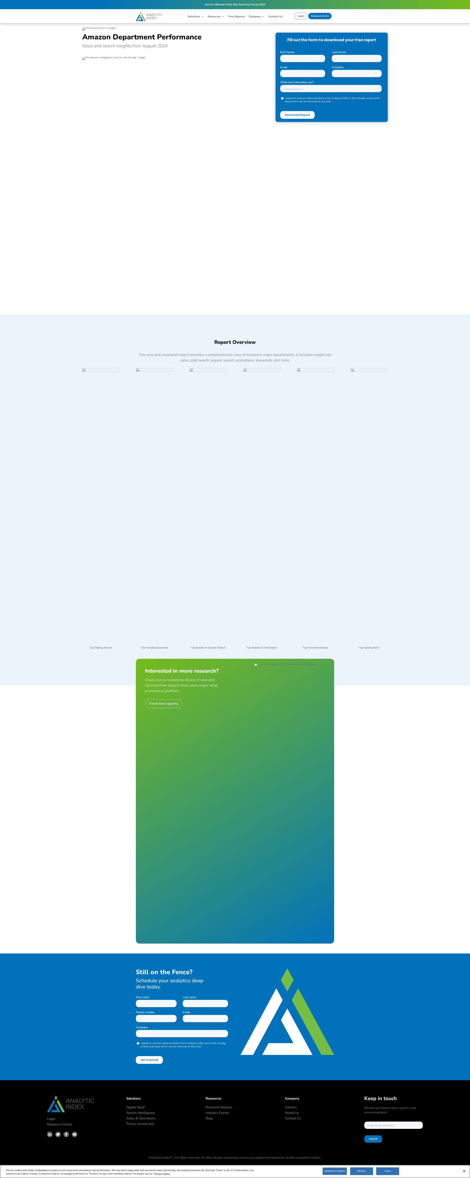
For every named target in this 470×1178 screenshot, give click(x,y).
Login (300, 16)
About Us (292, 1113)
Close (387, 1171)
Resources (214, 16)
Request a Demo (59, 1124)
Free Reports (236, 16)
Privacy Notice (162, 1174)
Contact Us (275, 16)
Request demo (320, 16)
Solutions (194, 16)
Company (255, 16)
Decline (361, 1171)
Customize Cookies (334, 1171)
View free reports (163, 703)
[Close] (464, 1171)
